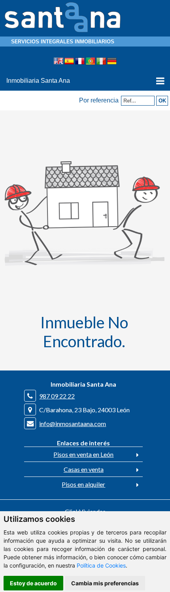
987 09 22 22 (57, 396)
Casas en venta (84, 469)
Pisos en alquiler (83, 484)
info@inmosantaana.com (72, 423)
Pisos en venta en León (83, 454)
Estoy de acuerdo (33, 583)
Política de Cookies (101, 565)
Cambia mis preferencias (105, 583)
